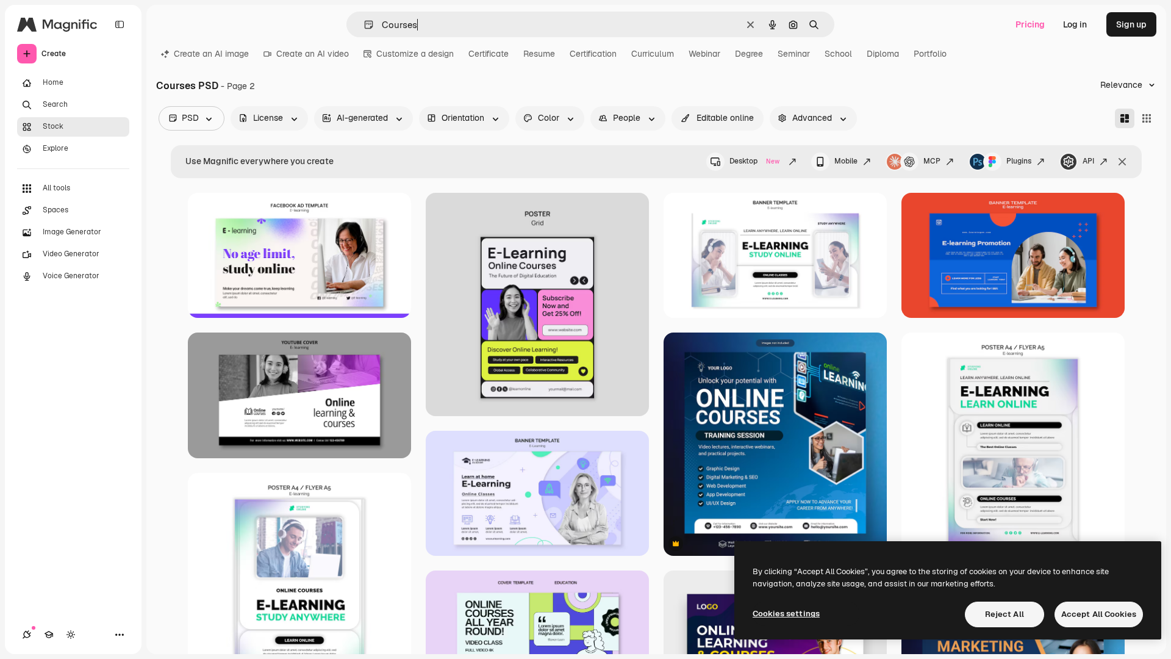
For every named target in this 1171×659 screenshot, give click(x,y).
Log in (1075, 24)
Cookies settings (786, 613)
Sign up (1131, 24)
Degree (749, 53)
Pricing (1030, 24)
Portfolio (930, 53)
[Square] (1146, 118)
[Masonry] (1124, 118)
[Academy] (49, 634)
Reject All (1004, 614)
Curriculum (652, 53)
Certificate (488, 53)
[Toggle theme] (71, 634)
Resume (539, 53)
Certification (593, 53)
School (838, 53)
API (1088, 161)
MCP (931, 161)
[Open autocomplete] (364, 24)
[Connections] (27, 634)
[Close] (1122, 162)
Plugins (1018, 161)
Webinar (704, 53)
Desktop (754, 161)
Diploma (883, 53)
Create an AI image (211, 53)
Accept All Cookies (1098, 614)
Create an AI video (312, 53)
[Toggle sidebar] (119, 24)
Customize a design (415, 53)
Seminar (794, 53)
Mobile (846, 161)
